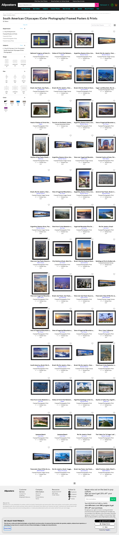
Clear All (25, 24)
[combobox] (56, 5)
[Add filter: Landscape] (15, 61)
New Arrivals (66, 8)
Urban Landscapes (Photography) (37, 13)
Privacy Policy (7, 528)
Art (4, 13)
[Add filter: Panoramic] (23, 61)
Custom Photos (55, 8)
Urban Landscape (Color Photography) (56, 13)
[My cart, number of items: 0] (116, 5)
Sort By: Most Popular (98, 25)
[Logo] (9, 5)
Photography (9, 13)
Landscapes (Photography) (20, 13)
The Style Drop (25, 8)
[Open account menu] (108, 5)
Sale (98, 8)
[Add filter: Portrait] (6, 61)
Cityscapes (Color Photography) (76, 13)
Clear (21, 45)
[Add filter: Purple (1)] (6, 107)
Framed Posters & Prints (9, 15)
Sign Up (113, 499)
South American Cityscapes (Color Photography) (97, 13)
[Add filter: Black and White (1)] (6, 101)
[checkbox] (6, 78)
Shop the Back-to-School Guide (60, 1)
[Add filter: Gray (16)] (24, 101)
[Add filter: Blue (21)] (18, 101)
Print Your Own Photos (41, 1)
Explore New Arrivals (78, 1)
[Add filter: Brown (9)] (12, 101)
